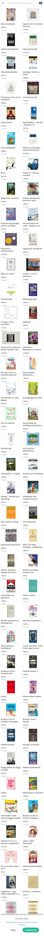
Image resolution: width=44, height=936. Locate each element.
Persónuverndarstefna (27, 922)
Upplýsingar (11, 922)
